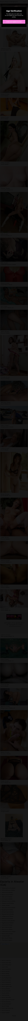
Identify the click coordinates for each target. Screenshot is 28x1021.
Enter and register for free (14, 21)
